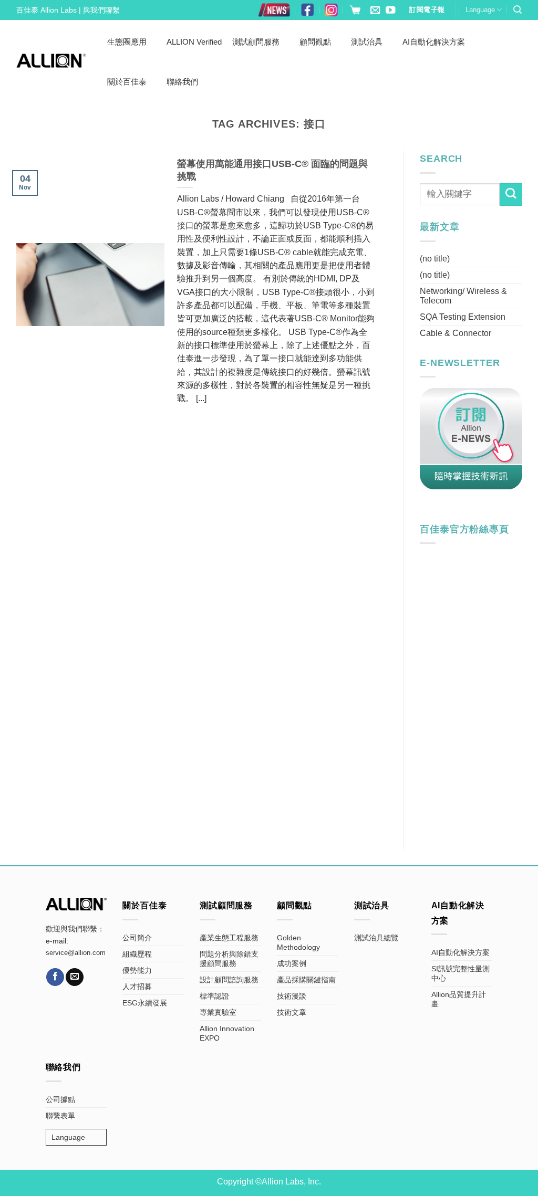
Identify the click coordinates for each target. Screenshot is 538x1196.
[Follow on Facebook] (55, 977)
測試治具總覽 (376, 937)
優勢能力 (137, 970)
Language (480, 10)
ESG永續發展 (144, 1003)
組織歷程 (137, 954)
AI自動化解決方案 (433, 41)
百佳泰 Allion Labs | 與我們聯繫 (68, 10)
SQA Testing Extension (462, 316)
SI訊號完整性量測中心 (460, 973)
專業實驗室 (218, 1012)
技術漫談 (291, 996)
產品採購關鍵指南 (306, 979)
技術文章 (291, 1012)
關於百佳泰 (127, 81)
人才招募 (137, 986)
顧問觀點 (315, 41)
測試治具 (366, 41)
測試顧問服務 (256, 41)
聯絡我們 (182, 81)
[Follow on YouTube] (390, 10)
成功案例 (291, 963)
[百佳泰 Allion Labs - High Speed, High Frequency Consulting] (51, 61)
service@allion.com (76, 953)
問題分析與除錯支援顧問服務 (229, 959)
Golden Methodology (298, 942)
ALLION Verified (194, 41)
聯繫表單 (60, 1115)
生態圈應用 (127, 41)
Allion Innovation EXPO (227, 1033)
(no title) (435, 258)
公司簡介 (137, 937)
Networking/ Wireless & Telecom (463, 296)
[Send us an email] (375, 10)
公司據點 (60, 1099)
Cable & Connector (455, 333)
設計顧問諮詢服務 (229, 979)
